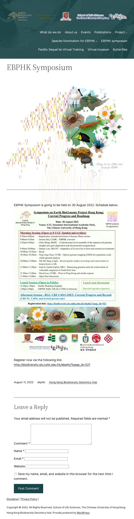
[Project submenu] (126, 32)
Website (19, 466)
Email (19, 458)
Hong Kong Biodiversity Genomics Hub (73, 382)
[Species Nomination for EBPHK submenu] (96, 41)
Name (19, 451)
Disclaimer (13, 499)
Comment (22, 443)
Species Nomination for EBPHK (73, 41)
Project (120, 32)
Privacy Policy (29, 499)
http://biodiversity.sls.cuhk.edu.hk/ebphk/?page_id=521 (52, 364)
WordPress (83, 512)
